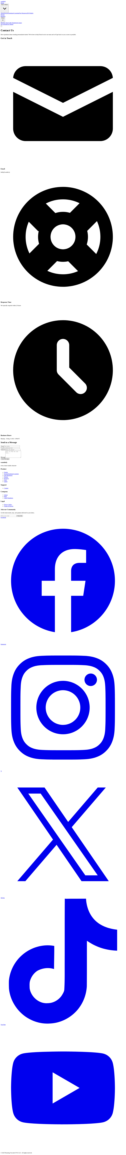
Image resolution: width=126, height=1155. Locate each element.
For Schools (4, 24)
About (2, 18)
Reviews (3, 16)
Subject (3, 449)
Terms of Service (8, 506)
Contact (20, 23)
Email (2, 448)
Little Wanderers (13, 23)
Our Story (6, 23)
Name (2, 446)
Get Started (10, 24)
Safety (31, 13)
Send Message (5, 459)
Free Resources (23, 13)
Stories (2, 13)
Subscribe (19, 516)
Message (3, 457)
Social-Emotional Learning (11, 13)
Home (2, 3)
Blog (2, 23)
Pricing (3, 14)
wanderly (3, 1)
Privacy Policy (8, 504)
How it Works (4, 4)
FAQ (28, 13)
